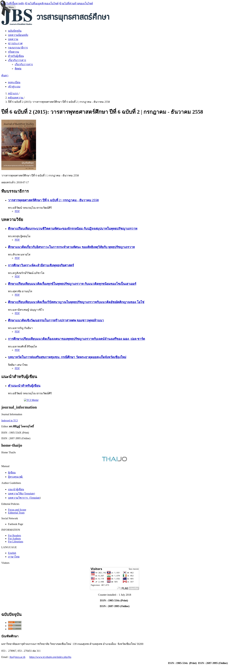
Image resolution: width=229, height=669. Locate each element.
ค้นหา (4, 75)
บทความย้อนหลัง (18, 35)
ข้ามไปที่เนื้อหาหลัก (12, 3)
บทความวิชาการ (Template (24, 497)
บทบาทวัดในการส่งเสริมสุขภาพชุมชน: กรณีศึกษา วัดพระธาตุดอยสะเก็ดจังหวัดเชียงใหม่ (67, 357)
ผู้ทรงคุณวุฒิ (15, 476)
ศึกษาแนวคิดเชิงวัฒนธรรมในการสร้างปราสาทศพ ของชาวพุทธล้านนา (56, 320)
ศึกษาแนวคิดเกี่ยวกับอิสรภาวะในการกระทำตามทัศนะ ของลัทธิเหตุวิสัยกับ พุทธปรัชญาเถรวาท (71, 247)
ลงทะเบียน (14, 82)
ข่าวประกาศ (15, 43)
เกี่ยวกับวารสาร (17, 60)
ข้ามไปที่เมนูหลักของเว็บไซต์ (42, 3)
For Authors (14, 538)
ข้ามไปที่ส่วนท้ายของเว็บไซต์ (76, 3)
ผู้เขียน (12, 472)
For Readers (14, 535)
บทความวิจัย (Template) (21, 493)
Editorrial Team (16, 512)
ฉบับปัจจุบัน (14, 30)
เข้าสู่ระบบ (14, 86)
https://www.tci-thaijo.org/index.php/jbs (50, 657)
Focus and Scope (17, 509)
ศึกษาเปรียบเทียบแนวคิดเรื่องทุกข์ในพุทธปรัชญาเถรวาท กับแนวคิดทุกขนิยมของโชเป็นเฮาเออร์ (72, 283)
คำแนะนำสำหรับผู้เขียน (24, 385)
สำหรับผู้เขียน (16, 56)
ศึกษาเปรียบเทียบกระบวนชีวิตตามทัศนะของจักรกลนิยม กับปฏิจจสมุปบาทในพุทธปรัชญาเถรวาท (72, 228)
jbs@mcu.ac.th (17, 657)
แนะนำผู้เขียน (16, 489)
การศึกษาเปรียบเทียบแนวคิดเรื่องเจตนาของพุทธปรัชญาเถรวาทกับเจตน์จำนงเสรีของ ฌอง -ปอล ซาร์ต (76, 339)
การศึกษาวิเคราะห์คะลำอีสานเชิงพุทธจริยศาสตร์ (41, 265)
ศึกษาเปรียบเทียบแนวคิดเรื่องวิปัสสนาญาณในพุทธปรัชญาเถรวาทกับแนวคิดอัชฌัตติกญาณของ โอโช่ (76, 302)
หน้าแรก (13, 93)
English (12, 553)
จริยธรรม (13, 51)
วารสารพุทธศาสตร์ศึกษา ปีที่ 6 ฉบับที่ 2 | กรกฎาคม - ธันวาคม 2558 (53, 200)
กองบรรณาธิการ (18, 47)
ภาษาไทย (13, 556)
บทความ (13, 39)
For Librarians (15, 541)
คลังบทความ (16, 97)
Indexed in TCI (9, 420)
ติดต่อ (18, 68)
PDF (17, 211)
